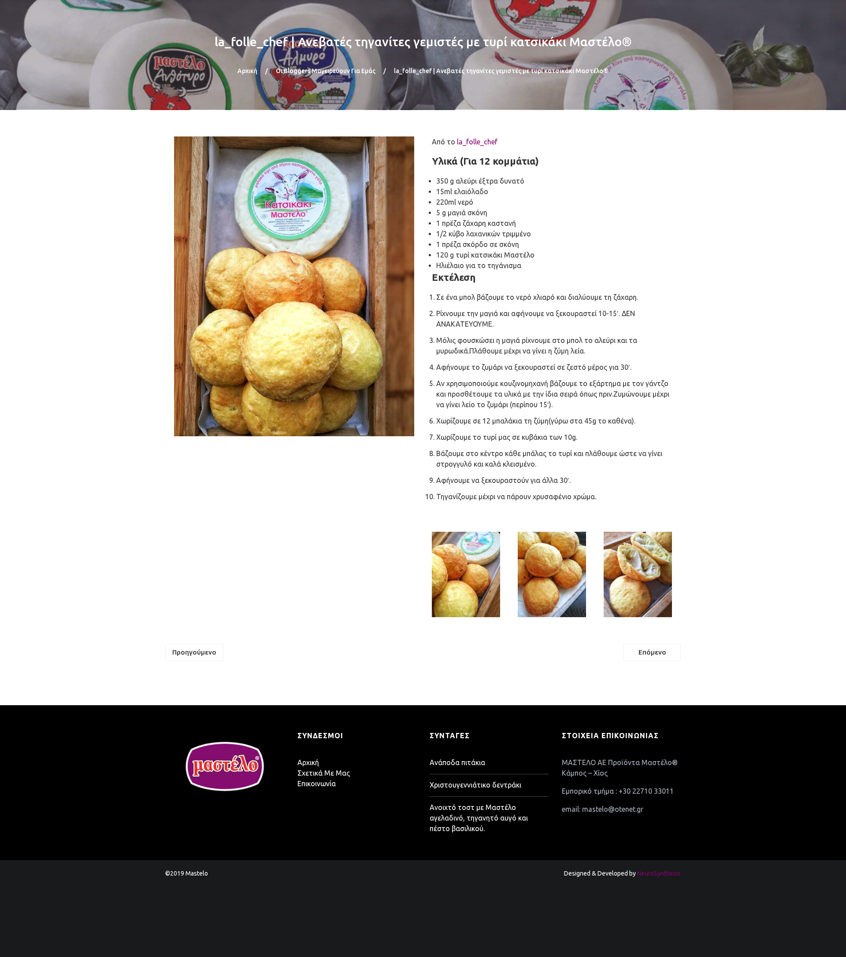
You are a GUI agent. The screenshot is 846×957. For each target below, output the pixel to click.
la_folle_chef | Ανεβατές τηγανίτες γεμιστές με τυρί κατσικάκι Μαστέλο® (423, 41)
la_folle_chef (477, 142)
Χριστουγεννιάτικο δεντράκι (475, 785)
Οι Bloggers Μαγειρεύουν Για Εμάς (325, 70)
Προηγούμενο (194, 652)
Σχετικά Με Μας (323, 773)
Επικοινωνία (316, 784)
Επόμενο (652, 652)
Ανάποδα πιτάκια (457, 762)
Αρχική (247, 70)
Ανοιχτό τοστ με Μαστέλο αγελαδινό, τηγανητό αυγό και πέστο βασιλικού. (479, 817)
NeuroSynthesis (659, 873)
